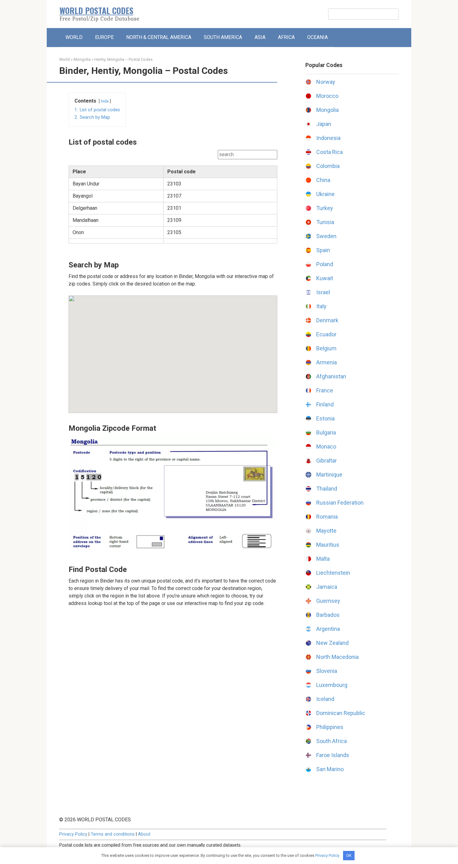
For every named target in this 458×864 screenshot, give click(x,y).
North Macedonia (337, 657)
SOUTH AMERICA (223, 37)
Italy (321, 306)
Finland (325, 404)
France (324, 390)
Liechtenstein (333, 572)
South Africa (331, 741)
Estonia (325, 418)
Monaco (326, 446)
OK (348, 855)
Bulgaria (326, 432)
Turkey (324, 208)
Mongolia (82, 59)
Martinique (329, 474)
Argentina (328, 629)
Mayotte (326, 530)
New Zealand (332, 643)
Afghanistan (331, 376)
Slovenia (326, 671)
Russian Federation (340, 502)
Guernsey (328, 601)
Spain (323, 250)
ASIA (260, 37)
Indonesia (328, 138)
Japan (323, 124)
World (64, 59)
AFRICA (286, 37)
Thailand (326, 488)
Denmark (327, 320)
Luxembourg (331, 685)
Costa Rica (329, 152)
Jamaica (326, 586)
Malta (323, 558)
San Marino (330, 769)
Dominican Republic (340, 713)
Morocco (327, 96)
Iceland (325, 699)
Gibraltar (326, 460)
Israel (323, 292)
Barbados (328, 615)
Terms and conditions (113, 834)
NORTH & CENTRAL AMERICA (158, 37)
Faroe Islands (332, 755)
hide (105, 101)
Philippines (329, 727)
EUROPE (104, 37)
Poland (324, 264)
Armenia (326, 362)
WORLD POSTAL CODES (96, 10)
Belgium (326, 348)
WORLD (74, 37)
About (144, 834)
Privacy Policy (73, 834)
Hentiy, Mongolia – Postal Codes (123, 59)
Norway (325, 82)
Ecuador (326, 334)
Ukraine (325, 194)
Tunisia (325, 222)
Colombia (328, 166)
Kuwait (324, 278)
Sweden (326, 236)
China (323, 180)
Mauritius (327, 544)
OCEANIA (317, 37)
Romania (327, 516)
